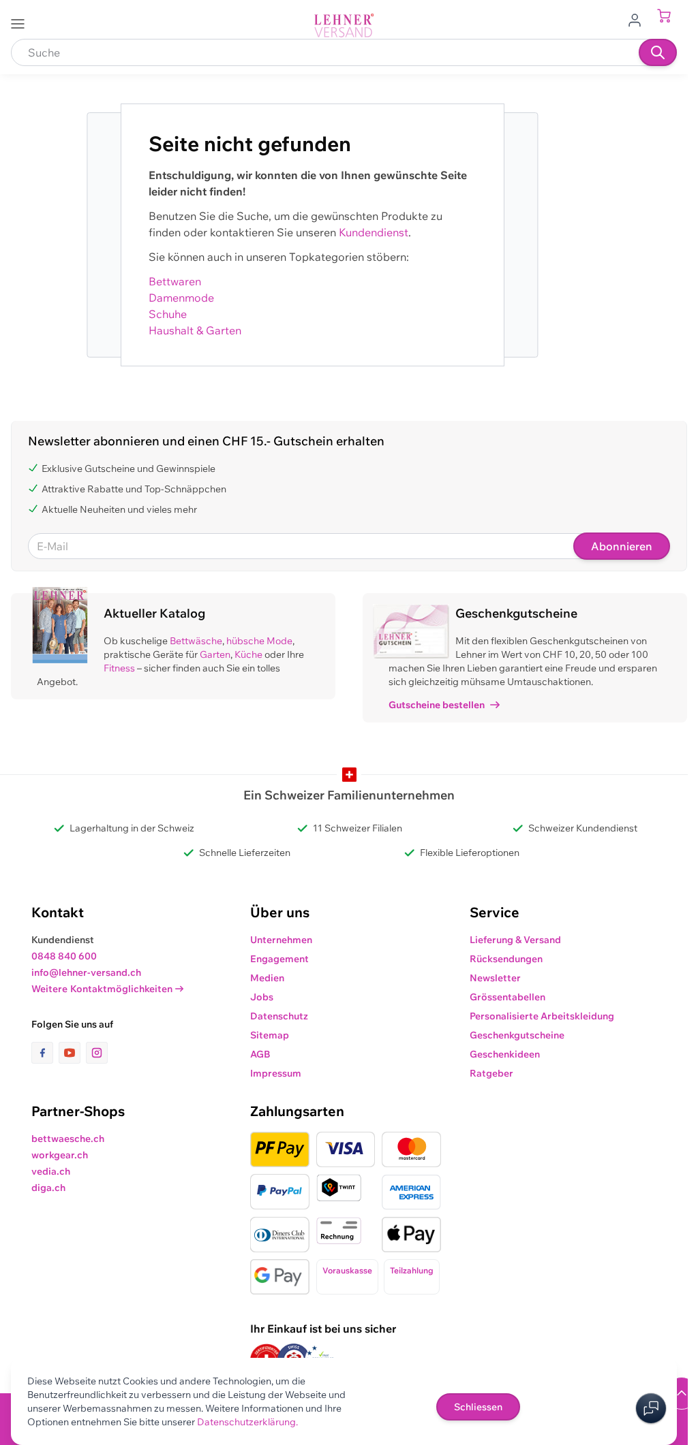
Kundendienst (373, 232)
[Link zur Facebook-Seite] (45, 1053)
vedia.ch (50, 1171)
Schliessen (478, 1407)
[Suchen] (658, 52)
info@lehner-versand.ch (86, 972)
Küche (248, 654)
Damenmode (181, 297)
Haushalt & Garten (195, 330)
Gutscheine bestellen (437, 705)
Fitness (119, 668)
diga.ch (48, 1187)
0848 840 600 (64, 956)
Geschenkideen (505, 1054)
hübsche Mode (259, 641)
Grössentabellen (507, 997)
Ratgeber (491, 1073)
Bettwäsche (196, 641)
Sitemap (269, 1035)
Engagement (279, 959)
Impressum (275, 1073)
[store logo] (344, 25)
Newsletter (495, 978)
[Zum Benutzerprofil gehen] (638, 19)
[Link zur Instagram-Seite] (97, 1053)
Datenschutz (279, 1016)
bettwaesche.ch (67, 1138)
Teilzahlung (412, 1270)
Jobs (261, 997)
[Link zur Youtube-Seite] (72, 1053)
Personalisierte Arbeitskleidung (542, 1016)
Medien (267, 978)
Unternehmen (281, 940)
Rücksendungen (506, 959)
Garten (215, 654)
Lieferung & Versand (515, 940)
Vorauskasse (347, 1270)
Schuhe (168, 314)
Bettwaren (175, 281)
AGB (260, 1054)
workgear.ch (59, 1155)
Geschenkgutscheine (517, 1035)
